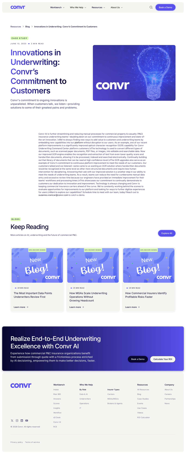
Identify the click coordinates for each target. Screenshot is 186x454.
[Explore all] (166, 233)
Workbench (56, 7)
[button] (57, 7)
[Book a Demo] (165, 7)
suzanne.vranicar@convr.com (53, 195)
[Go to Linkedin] (21, 420)
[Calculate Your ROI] (162, 359)
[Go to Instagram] (17, 420)
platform (79, 142)
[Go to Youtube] (26, 420)
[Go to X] (12, 420)
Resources (97, 7)
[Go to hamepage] (17, 7)
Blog (27, 26)
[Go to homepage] (20, 385)
